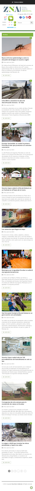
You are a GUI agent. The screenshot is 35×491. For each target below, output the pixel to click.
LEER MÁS (7, 75)
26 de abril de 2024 (8, 447)
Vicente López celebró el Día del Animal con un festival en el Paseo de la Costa (17, 189)
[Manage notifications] (31, 487)
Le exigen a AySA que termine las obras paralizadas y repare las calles (15, 444)
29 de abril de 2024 (8, 149)
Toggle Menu (18, 2)
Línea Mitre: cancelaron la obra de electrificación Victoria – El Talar (13, 101)
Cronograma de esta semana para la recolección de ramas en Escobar (14, 403)
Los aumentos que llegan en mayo (13, 229)
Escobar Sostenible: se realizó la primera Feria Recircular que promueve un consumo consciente (16, 145)
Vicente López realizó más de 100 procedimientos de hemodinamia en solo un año (17, 359)
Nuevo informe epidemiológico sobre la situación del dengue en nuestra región (15, 59)
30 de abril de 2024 (8, 62)
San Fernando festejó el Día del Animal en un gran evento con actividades (17, 314)
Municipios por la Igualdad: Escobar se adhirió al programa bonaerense (17, 271)
